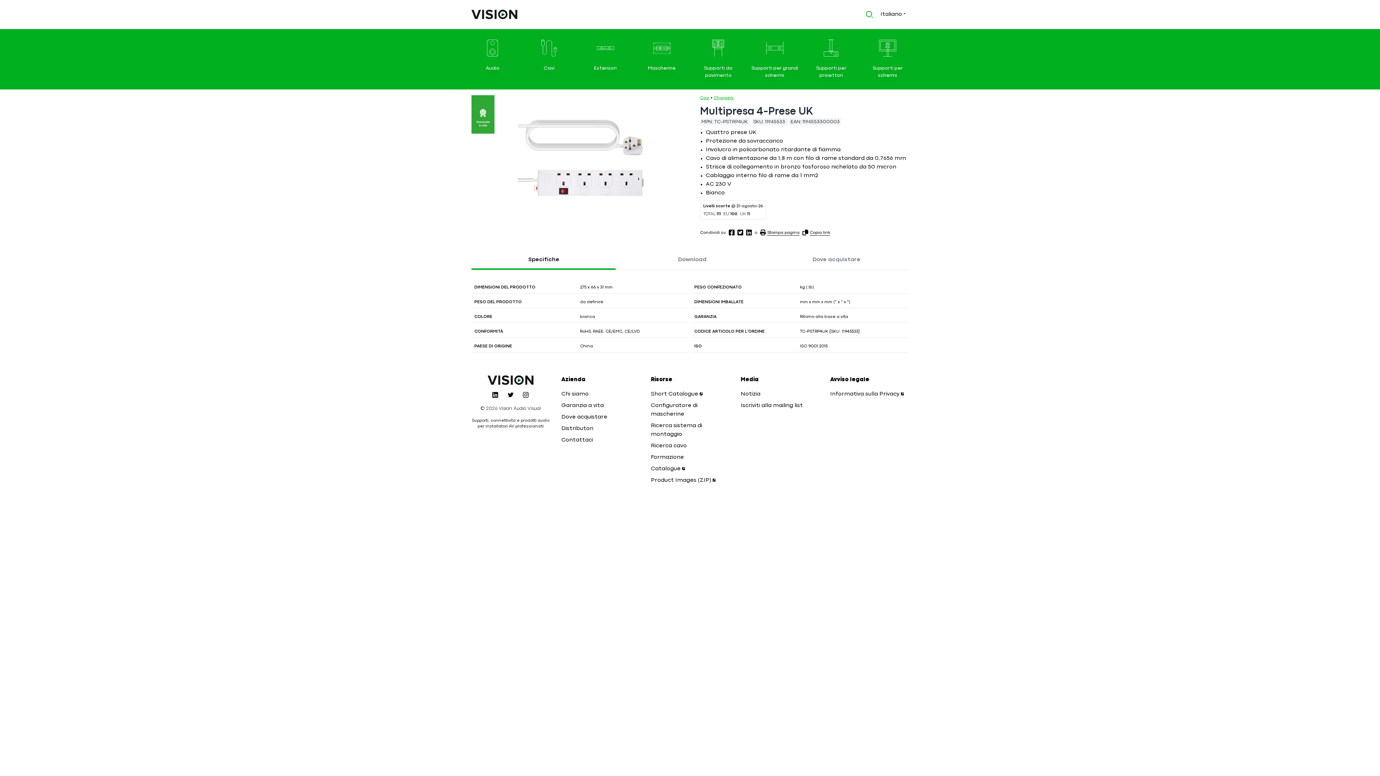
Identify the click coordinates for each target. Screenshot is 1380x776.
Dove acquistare (836, 259)
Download (692, 259)
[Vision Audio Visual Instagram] (526, 394)
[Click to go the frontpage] (495, 14)
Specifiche (543, 259)
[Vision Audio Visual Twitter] (511, 394)
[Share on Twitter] (740, 232)
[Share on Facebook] (732, 232)
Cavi (704, 98)
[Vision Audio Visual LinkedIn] (495, 394)
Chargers (724, 98)
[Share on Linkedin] (749, 232)
